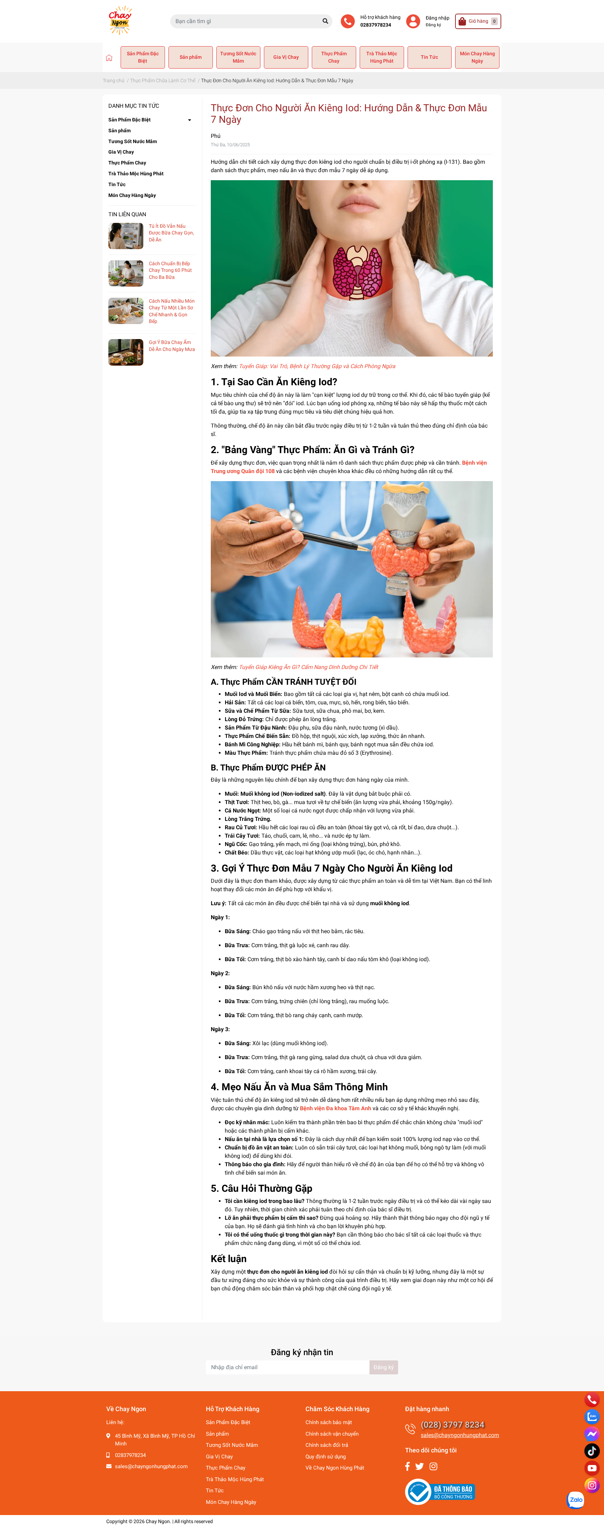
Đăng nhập (438, 18)
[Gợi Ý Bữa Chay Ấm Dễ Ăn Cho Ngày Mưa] (125, 352)
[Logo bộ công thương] (440, 1491)
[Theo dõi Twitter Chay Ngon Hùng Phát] (419, 1467)
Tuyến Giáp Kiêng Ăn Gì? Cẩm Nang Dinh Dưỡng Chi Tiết (308, 667)
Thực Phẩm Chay (334, 57)
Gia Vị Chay (286, 57)
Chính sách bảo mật (328, 1422)
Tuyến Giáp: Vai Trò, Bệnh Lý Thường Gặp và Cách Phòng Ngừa (317, 366)
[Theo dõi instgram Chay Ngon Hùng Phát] (433, 1467)
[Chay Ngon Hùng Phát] (109, 57)
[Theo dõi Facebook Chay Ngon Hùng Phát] (407, 1467)
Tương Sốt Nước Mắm (238, 57)
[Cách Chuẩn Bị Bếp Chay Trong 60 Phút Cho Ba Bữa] (125, 273)
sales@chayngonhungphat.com (151, 1466)
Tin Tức (429, 57)
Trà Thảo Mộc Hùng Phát (381, 57)
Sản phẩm (191, 57)
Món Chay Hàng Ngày (477, 57)
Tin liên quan (127, 214)
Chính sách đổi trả (326, 1445)
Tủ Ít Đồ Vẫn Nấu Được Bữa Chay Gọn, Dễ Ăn (171, 232)
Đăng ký (433, 24)
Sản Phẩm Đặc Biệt (143, 57)
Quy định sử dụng (325, 1456)
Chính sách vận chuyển (332, 1434)
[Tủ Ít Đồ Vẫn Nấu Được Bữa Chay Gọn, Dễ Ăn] (125, 236)
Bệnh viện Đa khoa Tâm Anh (335, 1108)
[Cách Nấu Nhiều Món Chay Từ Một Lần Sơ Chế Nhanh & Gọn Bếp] (125, 311)
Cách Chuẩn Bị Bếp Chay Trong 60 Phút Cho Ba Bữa (170, 270)
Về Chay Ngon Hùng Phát (334, 1468)
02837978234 (375, 25)
